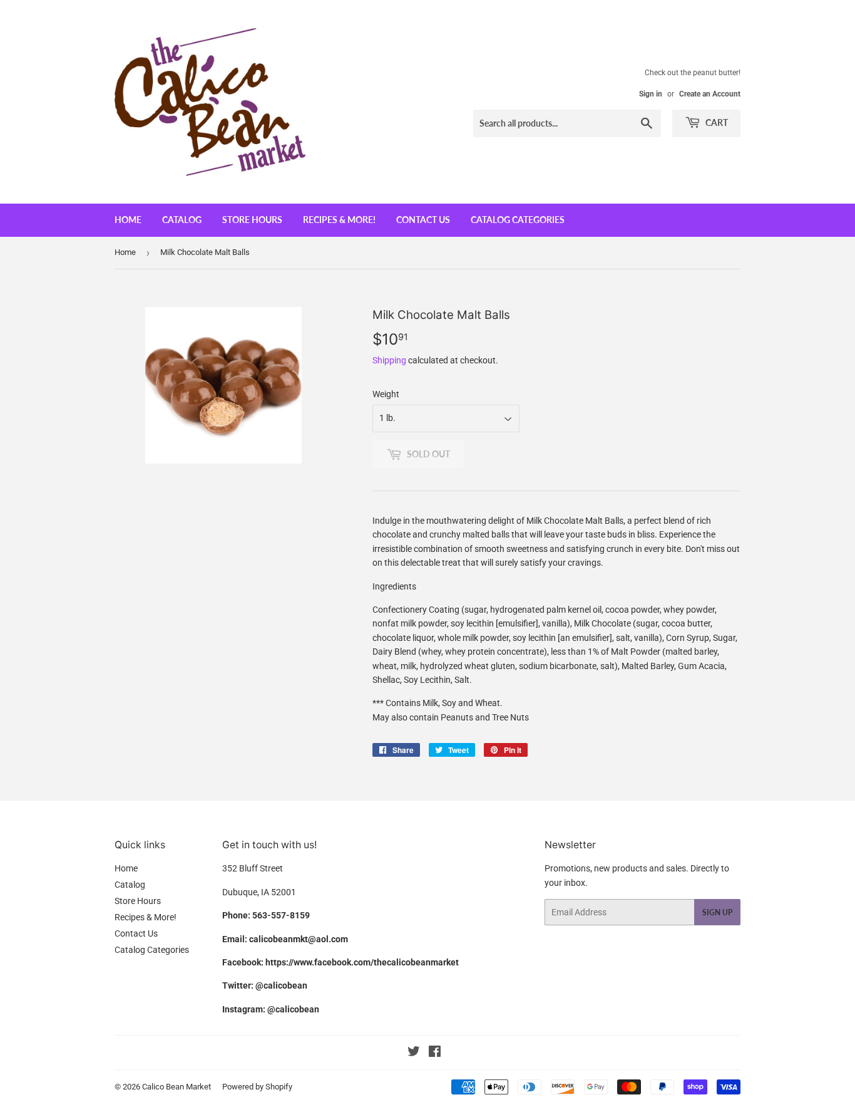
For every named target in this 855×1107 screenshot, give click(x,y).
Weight (385, 394)
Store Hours (252, 219)
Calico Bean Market (176, 1086)
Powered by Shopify (257, 1086)
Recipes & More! (339, 219)
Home (128, 219)
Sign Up (717, 912)
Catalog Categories (518, 219)
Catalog (182, 219)
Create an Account (709, 94)
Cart (716, 122)
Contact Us (423, 219)
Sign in (650, 94)
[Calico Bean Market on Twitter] (413, 1053)
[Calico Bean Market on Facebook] (434, 1053)
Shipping (389, 360)
